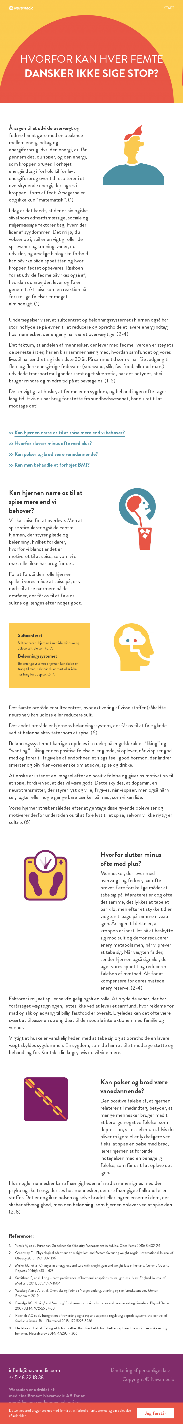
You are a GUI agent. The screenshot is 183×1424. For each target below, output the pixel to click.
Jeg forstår (155, 1413)
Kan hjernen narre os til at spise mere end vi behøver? (70, 432)
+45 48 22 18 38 (26, 1377)
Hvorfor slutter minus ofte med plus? (53, 443)
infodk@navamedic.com (34, 1370)
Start (169, 8)
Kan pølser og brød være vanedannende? (56, 454)
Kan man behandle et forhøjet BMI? (52, 465)
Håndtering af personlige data (139, 1370)
